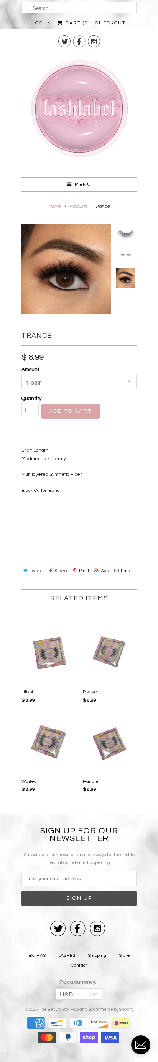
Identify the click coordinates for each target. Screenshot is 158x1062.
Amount (30, 369)
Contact (79, 965)
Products (77, 206)
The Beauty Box (54, 1009)
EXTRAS (37, 955)
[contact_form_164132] (140, 1044)
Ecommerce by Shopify (110, 1009)
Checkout (110, 23)
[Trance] (66, 269)
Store (124, 955)
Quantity (31, 398)
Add (105, 570)
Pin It (84, 570)
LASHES (66, 955)
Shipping (97, 955)
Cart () (77, 23)
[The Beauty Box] (79, 112)
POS (75, 1009)
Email (127, 570)
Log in (41, 23)
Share (60, 570)
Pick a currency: (79, 982)
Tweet (36, 570)
